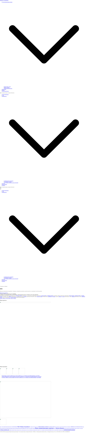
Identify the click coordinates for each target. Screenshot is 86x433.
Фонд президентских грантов (44, 428)
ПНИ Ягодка (73, 426)
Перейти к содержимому (4, 0)
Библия (3, 90)
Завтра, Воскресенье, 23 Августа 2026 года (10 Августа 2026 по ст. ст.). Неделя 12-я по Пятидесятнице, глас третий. (21, 376)
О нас (3, 95)
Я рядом (72, 428)
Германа (82, 295)
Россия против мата (5, 91)
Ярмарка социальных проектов (67, 428)
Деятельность (4, 96)
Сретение (27, 428)
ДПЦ (18, 426)
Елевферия (50, 296)
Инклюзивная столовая (43, 426)
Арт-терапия (3, 426)
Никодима (83, 296)
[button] (44, 85)
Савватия (49, 295)
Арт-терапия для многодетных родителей (11, 182)
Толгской (12, 297)
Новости (3, 183)
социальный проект (69, 429)
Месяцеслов (4, 89)
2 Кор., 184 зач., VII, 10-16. (4, 298)
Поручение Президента (3, 428)
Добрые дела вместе (25, 426)
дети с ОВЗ (81, 428)
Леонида (53, 296)
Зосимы (42, 295)
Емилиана (17, 295)
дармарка (75, 428)
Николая (60, 296)
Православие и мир (7, 86)
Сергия (63, 296)
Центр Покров (4, 184)
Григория (24, 296)
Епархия (3, 185)
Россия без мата (17, 428)
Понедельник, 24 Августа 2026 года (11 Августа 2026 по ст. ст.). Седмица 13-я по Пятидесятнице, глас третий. (21, 375)
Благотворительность (9, 426)
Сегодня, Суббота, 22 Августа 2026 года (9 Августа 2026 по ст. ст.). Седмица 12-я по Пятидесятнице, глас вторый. (21, 377)
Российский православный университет (10, 428)
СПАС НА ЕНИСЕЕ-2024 (23, 428)
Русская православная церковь (7, 2)
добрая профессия (4, 429)
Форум (55, 428)
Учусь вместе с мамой (7, 181)
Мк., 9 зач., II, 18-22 (12, 298)
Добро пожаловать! (5, 94)
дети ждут (78, 428)
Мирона (10, 296)
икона (21, 295)
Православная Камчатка (8, 88)
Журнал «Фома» (7, 87)
